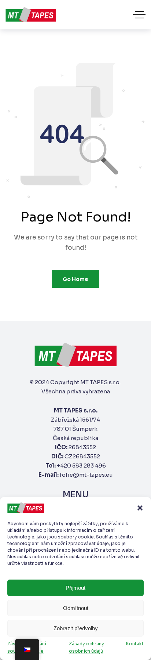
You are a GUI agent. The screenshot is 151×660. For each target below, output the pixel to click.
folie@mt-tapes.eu (86, 474)
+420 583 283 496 (81, 465)
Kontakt (135, 643)
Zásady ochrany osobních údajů (86, 647)
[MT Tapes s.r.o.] (30, 14)
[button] (140, 508)
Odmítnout (75, 608)
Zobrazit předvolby (76, 628)
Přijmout (75, 588)
